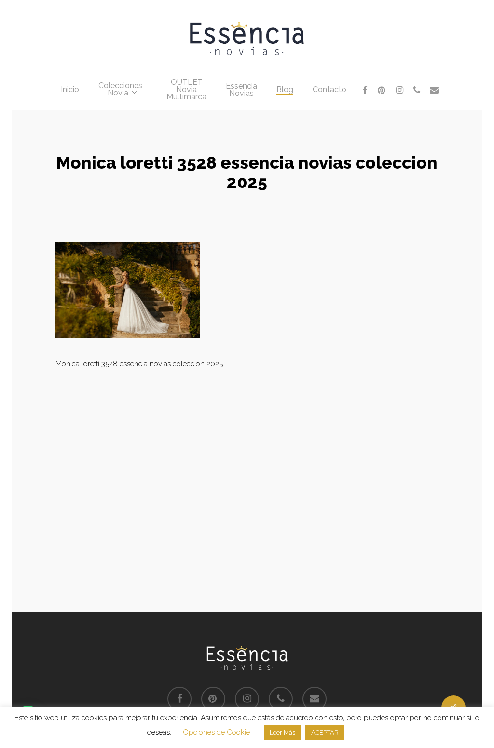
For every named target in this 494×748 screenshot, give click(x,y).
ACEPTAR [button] (325, 732)
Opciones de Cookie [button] (216, 732)
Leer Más (282, 732)
